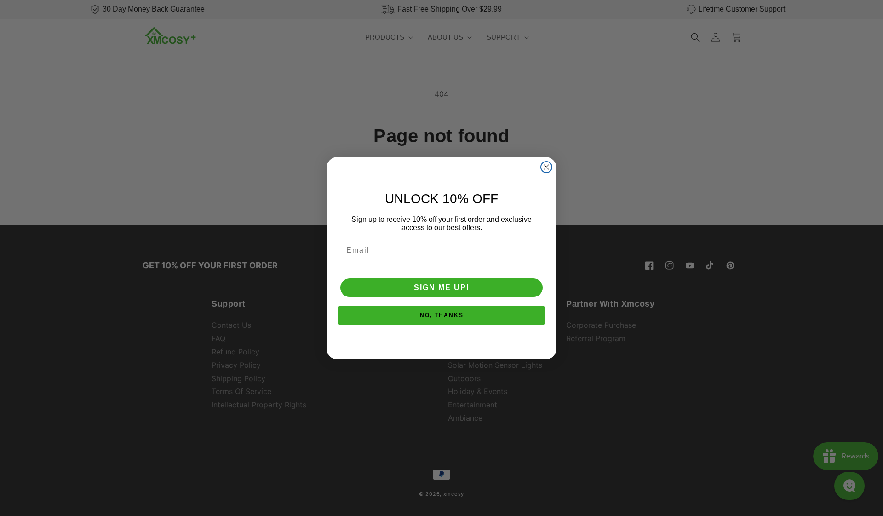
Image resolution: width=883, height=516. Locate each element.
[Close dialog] (546, 167)
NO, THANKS (442, 315)
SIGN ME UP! (442, 287)
